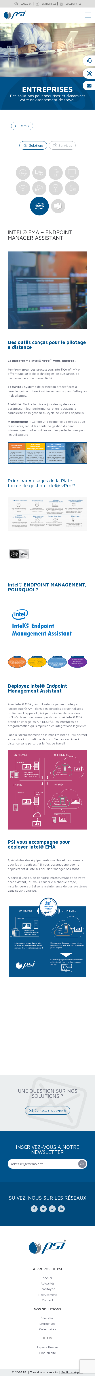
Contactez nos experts (50, 1110)
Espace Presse (47, 1347)
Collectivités (47, 1329)
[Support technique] (89, 73)
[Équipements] (23, 173)
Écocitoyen (47, 1289)
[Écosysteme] (39, 206)
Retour (24, 126)
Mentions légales (72, 1372)
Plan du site (47, 1353)
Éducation (48, 1318)
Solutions (36, 145)
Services (65, 145)
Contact (47, 1300)
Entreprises (47, 1323)
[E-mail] (89, 85)
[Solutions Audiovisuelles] (56, 173)
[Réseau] (23, 188)
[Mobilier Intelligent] (72, 188)
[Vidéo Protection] (39, 188)
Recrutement (47, 1294)
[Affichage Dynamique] (72, 173)
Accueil (48, 1278)
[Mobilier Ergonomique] (56, 188)
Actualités (48, 1283)
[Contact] (89, 60)
